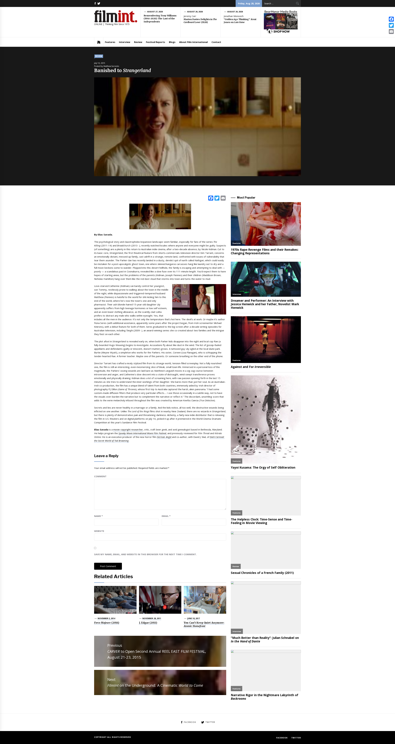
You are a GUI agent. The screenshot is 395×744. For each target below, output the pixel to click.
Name (98, 516)
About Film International (193, 42)
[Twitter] (391, 25)
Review (138, 42)
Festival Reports (155, 42)
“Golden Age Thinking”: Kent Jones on (240, 21)
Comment (100, 476)
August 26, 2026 (195, 11)
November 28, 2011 (151, 618)
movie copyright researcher (128, 429)
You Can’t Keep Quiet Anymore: (204, 624)
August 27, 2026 (155, 11)
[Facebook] (391, 19)
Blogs (172, 42)
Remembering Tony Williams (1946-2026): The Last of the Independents (160, 18)
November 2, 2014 (106, 618)
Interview (124, 42)
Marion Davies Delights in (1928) (200, 21)
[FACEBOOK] (95, 3)
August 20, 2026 (235, 11)
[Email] (391, 31)
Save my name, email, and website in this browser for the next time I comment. (145, 554)
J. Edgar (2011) (148, 622)
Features (110, 42)
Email (166, 516)
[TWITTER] (99, 3)
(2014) (106, 622)
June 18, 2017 (193, 618)
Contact (216, 42)
